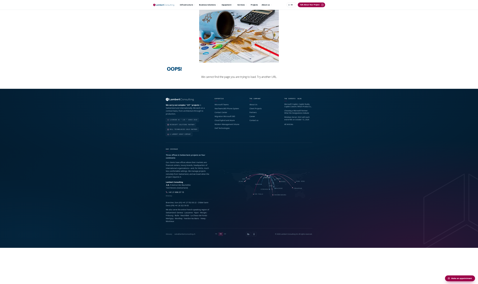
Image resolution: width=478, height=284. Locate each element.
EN (221, 234)
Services (241, 4)
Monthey (178, 218)
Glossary (169, 234)
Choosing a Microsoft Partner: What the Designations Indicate (296, 112)
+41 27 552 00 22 (189, 202)
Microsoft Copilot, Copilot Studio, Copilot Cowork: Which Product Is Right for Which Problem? (297, 105)
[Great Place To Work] (254, 234)
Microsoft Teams (222, 104)
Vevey (203, 218)
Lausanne (188, 212)
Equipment (226, 4)
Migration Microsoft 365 (225, 116)
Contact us (253, 120)
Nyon (196, 212)
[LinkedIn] (248, 234)
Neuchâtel (184, 215)
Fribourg (169, 215)
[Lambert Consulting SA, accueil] (164, 4)
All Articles (288, 124)
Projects (254, 4)
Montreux (170, 221)
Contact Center (221, 112)
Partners (253, 112)
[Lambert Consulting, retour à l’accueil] (187, 99)
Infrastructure (186, 4)
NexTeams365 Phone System (227, 108)
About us (266, 4)
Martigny (169, 218)
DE (225, 234)
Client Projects (255, 108)
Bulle (177, 215)
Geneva (180, 212)
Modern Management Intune (227, 124)
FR (216, 234)
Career (252, 116)
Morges (203, 212)
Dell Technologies (222, 128)
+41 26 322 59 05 (182, 205)
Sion (176, 202)
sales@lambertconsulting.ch (184, 234)
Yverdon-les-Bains (191, 218)
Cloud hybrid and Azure (225, 120)
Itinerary (169, 196)
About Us (253, 104)
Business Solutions (207, 4)
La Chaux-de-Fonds (199, 215)
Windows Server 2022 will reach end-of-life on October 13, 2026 (297, 118)
